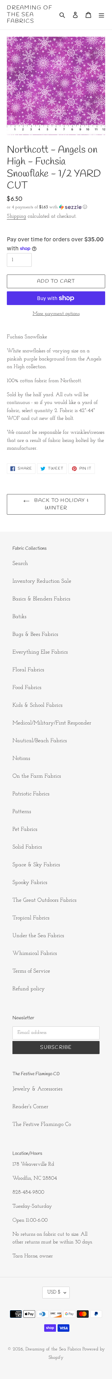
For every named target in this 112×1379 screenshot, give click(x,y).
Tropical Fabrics (30, 918)
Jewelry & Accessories (37, 1089)
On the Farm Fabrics (36, 776)
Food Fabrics (26, 688)
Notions (21, 758)
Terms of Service (31, 971)
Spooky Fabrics (29, 883)
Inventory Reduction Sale (41, 581)
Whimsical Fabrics (34, 953)
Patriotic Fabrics (30, 794)
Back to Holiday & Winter (61, 504)
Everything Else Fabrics (40, 652)
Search (20, 564)
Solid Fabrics (27, 847)
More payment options (56, 313)
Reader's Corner (30, 1107)
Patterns (21, 812)
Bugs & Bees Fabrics (35, 634)
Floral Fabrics (28, 670)
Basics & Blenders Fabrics (41, 599)
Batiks (19, 617)
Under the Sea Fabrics (38, 936)
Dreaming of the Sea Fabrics (30, 15)
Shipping (16, 216)
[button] (47, 207)
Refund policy (28, 989)
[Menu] (101, 14)
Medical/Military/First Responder (51, 723)
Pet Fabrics (24, 829)
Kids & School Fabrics (37, 705)
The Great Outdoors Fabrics (44, 900)
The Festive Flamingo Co (41, 1124)
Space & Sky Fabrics (36, 865)
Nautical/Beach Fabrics (39, 741)
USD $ (54, 1292)
